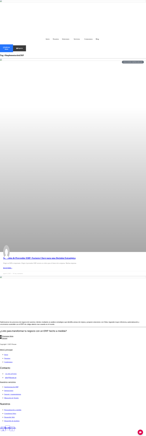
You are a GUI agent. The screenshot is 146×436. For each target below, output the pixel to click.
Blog (97, 39)
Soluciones (65, 39)
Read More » (7, 268)
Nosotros (56, 39)
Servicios (77, 39)
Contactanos (88, 39)
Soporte (20, 48)
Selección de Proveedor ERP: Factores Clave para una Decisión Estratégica (39, 258)
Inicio (48, 39)
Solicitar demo (7, 48)
